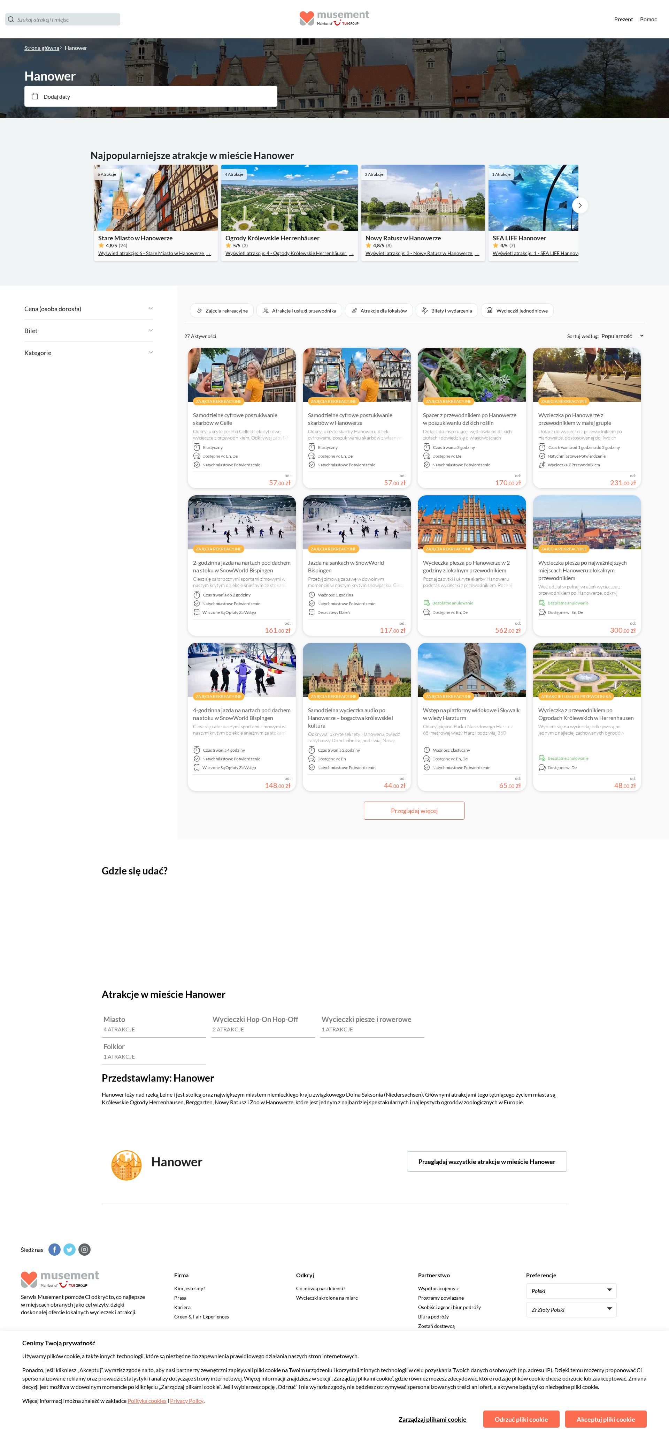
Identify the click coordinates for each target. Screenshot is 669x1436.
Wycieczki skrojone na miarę (327, 1298)
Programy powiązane (441, 1298)
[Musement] (334, 19)
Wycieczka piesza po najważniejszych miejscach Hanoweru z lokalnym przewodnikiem (582, 570)
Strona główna (41, 47)
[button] (222, 310)
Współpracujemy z (438, 1288)
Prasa (180, 1298)
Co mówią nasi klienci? (320, 1288)
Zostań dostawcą (436, 1326)
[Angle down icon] (117, 308)
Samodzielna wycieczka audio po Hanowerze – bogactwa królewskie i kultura (350, 718)
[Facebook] (54, 1249)
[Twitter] (69, 1249)
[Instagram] (84, 1249)
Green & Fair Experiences (201, 1317)
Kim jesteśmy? (189, 1288)
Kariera (182, 1307)
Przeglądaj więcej (414, 810)
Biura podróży (433, 1317)
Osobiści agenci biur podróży (449, 1307)
